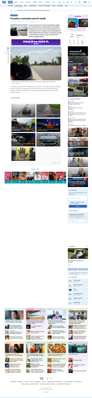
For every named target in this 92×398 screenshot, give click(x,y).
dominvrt (30, 342)
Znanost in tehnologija (44, 5)
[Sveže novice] (11, 10)
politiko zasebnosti (74, 203)
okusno (50, 342)
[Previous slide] (62, 169)
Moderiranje (37, 381)
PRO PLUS (26, 381)
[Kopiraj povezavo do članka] (8, 63)
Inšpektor (60, 5)
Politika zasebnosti (68, 381)
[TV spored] (68, 2)
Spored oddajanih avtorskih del (47, 384)
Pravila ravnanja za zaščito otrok (30, 384)
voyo (70, 342)
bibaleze (8, 309)
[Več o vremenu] (86, 42)
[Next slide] (64, 169)
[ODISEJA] (35, 169)
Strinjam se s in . (77, 203)
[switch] (84, 2)
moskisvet (9, 342)
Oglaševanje (13, 381)
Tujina (25, 5)
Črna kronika (18, 5)
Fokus (53, 5)
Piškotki (44, 381)
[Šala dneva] (85, 220)
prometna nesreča (15, 97)
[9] (59, 177)
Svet (66, 5)
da (69, 264)
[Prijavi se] (79, 2)
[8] (52, 177)
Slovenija (10, 5)
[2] (8, 177)
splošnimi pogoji (79, 202)
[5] (30, 177)
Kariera (31, 381)
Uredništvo (20, 381)
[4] (22, 177)
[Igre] (64, 2)
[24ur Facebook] (47, 378)
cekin (70, 309)
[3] (15, 177)
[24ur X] (50, 378)
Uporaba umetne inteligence (64, 384)
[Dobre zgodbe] (60, 2)
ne (69, 266)
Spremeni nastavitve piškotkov (55, 381)
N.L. (8, 51)
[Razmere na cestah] (72, 2)
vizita (49, 309)
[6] (37, 177)
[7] (45, 177)
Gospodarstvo (33, 5)
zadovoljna (30, 309)
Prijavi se (78, 206)
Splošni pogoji (78, 381)
